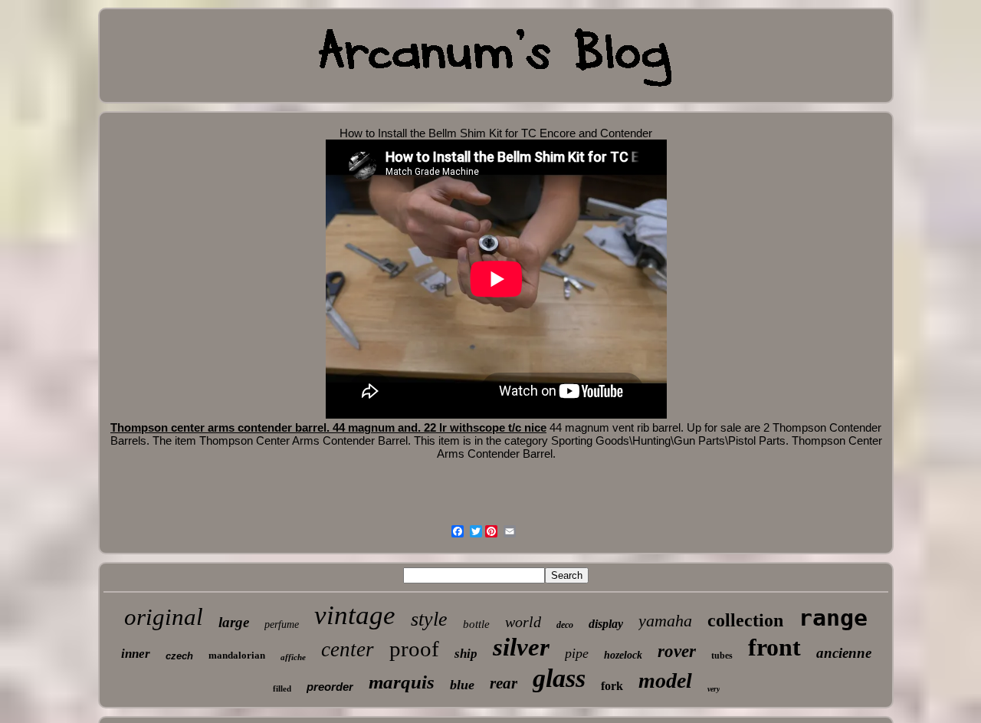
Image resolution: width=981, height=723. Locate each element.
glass (559, 678)
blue (462, 684)
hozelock (623, 655)
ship (465, 653)
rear (503, 683)
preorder (330, 686)
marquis (402, 682)
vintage (354, 615)
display (606, 623)
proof (414, 648)
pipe (577, 653)
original (163, 616)
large (233, 622)
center (347, 649)
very (713, 689)
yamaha (665, 620)
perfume (281, 624)
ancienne (843, 653)
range (833, 617)
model (665, 680)
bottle (476, 624)
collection (745, 620)
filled (282, 688)
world (523, 621)
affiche (293, 657)
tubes (722, 655)
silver (521, 647)
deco (564, 624)
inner (135, 653)
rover (677, 651)
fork (612, 685)
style (429, 619)
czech (179, 656)
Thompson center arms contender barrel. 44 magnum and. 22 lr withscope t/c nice (328, 427)
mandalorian (236, 655)
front (774, 647)
